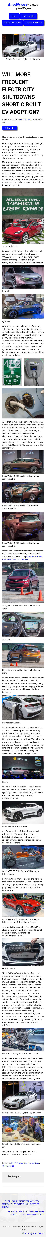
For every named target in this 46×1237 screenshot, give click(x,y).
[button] (9, 128)
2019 (13, 1163)
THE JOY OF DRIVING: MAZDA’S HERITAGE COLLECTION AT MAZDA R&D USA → (25, 1213)
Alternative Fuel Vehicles (28, 1163)
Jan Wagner (25, 119)
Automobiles (8, 1166)
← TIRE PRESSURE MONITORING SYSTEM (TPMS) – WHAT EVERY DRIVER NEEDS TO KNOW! (20, 1204)
